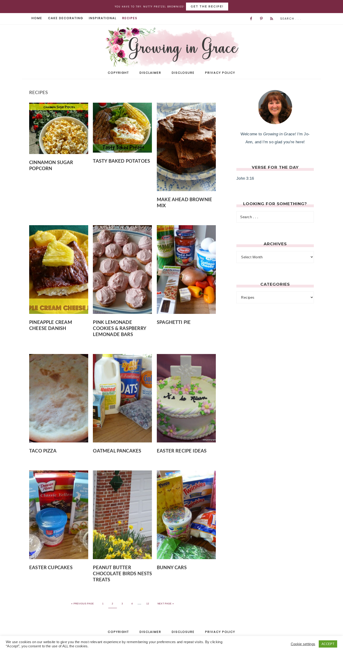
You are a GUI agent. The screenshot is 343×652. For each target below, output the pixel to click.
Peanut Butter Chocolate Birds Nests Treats (122, 573)
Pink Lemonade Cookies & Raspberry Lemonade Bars (119, 328)
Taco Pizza (42, 451)
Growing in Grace (171, 48)
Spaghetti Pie (174, 322)
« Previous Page (82, 603)
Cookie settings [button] (303, 644)
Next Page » (166, 603)
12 (147, 603)
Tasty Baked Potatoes (121, 161)
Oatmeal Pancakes (117, 451)
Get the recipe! (207, 6)
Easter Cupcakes (51, 567)
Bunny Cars (172, 567)
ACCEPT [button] (328, 644)
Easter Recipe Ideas (181, 451)
